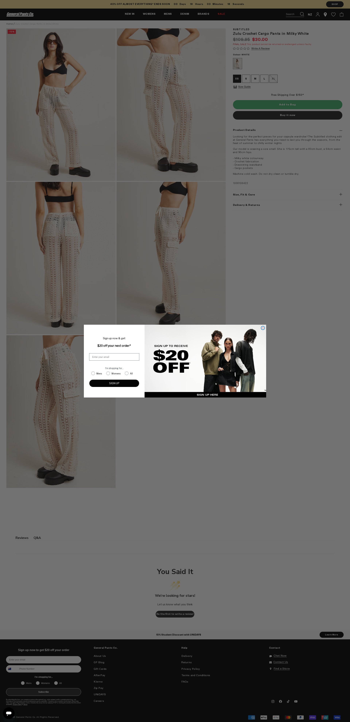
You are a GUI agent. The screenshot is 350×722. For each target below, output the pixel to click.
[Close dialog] (263, 328)
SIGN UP (114, 383)
